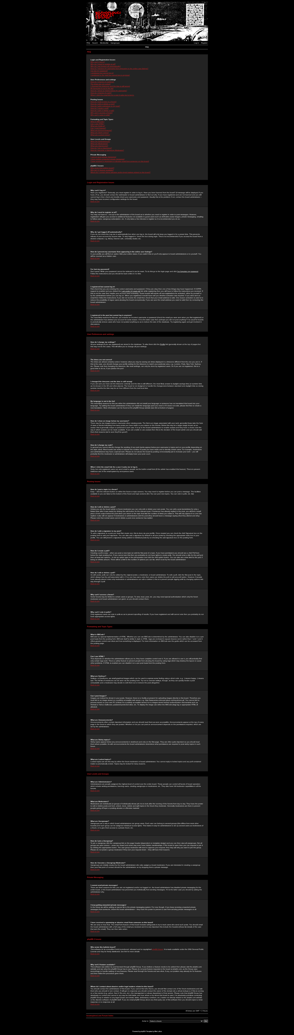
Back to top (95, 201)
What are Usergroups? (99, 146)
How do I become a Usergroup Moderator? (107, 150)
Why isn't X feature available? (102, 170)
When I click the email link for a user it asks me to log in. (112, 95)
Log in (196, 43)
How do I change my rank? (101, 93)
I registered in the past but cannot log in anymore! (110, 75)
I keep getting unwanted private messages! (108, 159)
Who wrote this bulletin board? (102, 168)
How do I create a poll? (100, 108)
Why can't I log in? (98, 62)
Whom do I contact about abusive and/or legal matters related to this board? (121, 172)
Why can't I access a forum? (102, 113)
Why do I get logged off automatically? (106, 66)
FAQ (88, 43)
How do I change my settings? (102, 82)
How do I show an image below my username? (109, 91)
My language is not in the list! (102, 88)
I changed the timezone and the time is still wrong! (110, 86)
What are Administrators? (100, 141)
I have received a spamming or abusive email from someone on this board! (120, 161)
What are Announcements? (101, 130)
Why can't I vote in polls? (100, 115)
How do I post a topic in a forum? (104, 102)
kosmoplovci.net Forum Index (99, 1016)
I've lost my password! (99, 71)
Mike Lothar (158, 1031)
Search (95, 43)
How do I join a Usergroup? (101, 148)
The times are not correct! (101, 84)
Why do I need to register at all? (103, 64)
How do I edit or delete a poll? (102, 110)
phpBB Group (157, 949)
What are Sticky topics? (100, 133)
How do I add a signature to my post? (105, 106)
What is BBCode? (97, 121)
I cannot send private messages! (103, 157)
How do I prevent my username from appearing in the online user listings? (119, 68)
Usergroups (115, 43)
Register (204, 43)
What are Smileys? (98, 126)
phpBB (142, 1031)
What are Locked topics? (100, 135)
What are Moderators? (99, 144)
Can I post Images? (98, 128)
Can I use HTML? (97, 124)
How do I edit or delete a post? (103, 104)
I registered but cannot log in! (102, 73)
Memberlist (104, 43)
